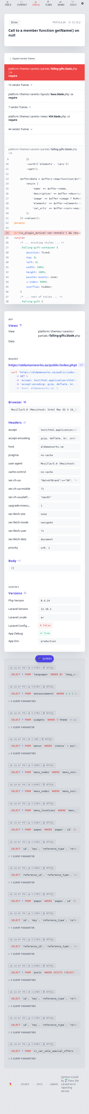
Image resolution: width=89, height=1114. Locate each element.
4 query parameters (23, 753)
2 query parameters (23, 1006)
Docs (39, 1084)
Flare (71, 1080)
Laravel (54, 1084)
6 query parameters (23, 980)
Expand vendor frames (24, 58)
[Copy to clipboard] (76, 372)
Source (25, 1084)
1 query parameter (22, 727)
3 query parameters (23, 701)
